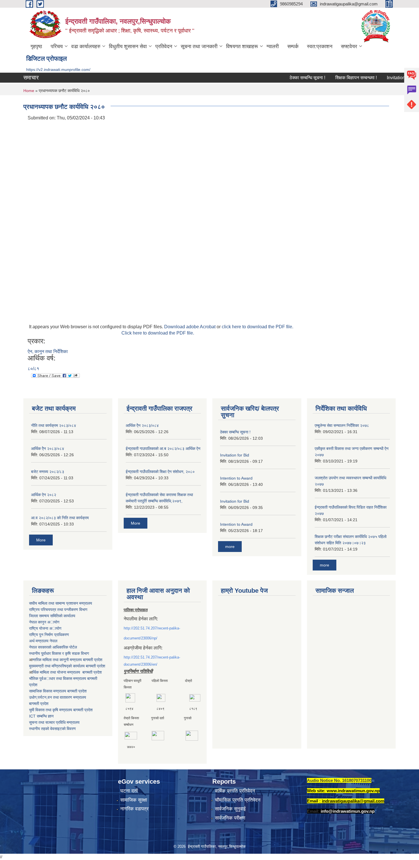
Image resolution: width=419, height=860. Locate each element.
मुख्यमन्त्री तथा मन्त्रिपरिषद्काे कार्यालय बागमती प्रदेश (67, 666)
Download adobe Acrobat (190, 326)
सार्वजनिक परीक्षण (230, 818)
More (41, 540)
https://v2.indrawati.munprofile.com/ (58, 69)
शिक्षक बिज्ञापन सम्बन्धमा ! (346, 77)
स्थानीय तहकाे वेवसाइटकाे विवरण (52, 728)
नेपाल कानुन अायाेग (44, 622)
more (230, 546)
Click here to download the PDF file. (157, 333)
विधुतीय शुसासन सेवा (128, 46)
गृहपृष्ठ (36, 46)
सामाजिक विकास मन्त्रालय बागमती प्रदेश (58, 691)
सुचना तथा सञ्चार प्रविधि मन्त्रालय (54, 722)
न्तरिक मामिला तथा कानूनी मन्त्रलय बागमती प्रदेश (67, 659)
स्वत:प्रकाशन (319, 46)
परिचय (57, 46)
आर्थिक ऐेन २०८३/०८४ (47, 448)
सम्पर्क (292, 46)
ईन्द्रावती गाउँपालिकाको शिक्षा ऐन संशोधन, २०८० (160, 471)
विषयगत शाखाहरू (242, 46)
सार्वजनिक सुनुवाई (230, 809)
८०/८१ (33, 368)
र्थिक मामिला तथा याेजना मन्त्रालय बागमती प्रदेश (67, 672)
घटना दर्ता (129, 791)
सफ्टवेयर (349, 46)
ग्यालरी (273, 46)
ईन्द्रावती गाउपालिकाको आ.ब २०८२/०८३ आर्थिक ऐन (163, 448)
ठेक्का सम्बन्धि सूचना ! (297, 77)
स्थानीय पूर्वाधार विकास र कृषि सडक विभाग (59, 653)
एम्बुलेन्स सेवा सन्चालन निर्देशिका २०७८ (342, 425)
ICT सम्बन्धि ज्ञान (41, 716)
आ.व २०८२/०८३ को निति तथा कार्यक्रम (60, 517)
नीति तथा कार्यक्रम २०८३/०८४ (53, 425)
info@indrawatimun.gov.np (348, 811)
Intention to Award (236, 478)
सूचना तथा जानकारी (199, 46)
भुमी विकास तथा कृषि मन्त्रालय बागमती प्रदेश (61, 710)
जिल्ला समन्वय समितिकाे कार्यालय (52, 616)
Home (28, 90)
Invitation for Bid (393, 77)
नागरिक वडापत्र (134, 809)
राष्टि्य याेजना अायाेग (45, 628)
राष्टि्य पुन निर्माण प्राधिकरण (49, 634)
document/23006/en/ (140, 664)
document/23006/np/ (140, 638)
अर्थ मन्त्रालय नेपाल (43, 641)
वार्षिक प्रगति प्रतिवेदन (235, 791)
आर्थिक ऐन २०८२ (43, 494)
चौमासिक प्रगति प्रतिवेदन (238, 800)
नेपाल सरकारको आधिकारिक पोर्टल (53, 647)
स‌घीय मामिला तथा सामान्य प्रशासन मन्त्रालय (60, 603)
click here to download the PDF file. (257, 326)
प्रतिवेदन (163, 46)
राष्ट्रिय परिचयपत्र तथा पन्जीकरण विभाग (58, 609)
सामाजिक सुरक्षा (133, 800)
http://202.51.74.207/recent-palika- (152, 628)
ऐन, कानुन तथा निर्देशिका (48, 351)
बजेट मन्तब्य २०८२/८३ (47, 471)
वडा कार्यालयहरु (85, 46)
